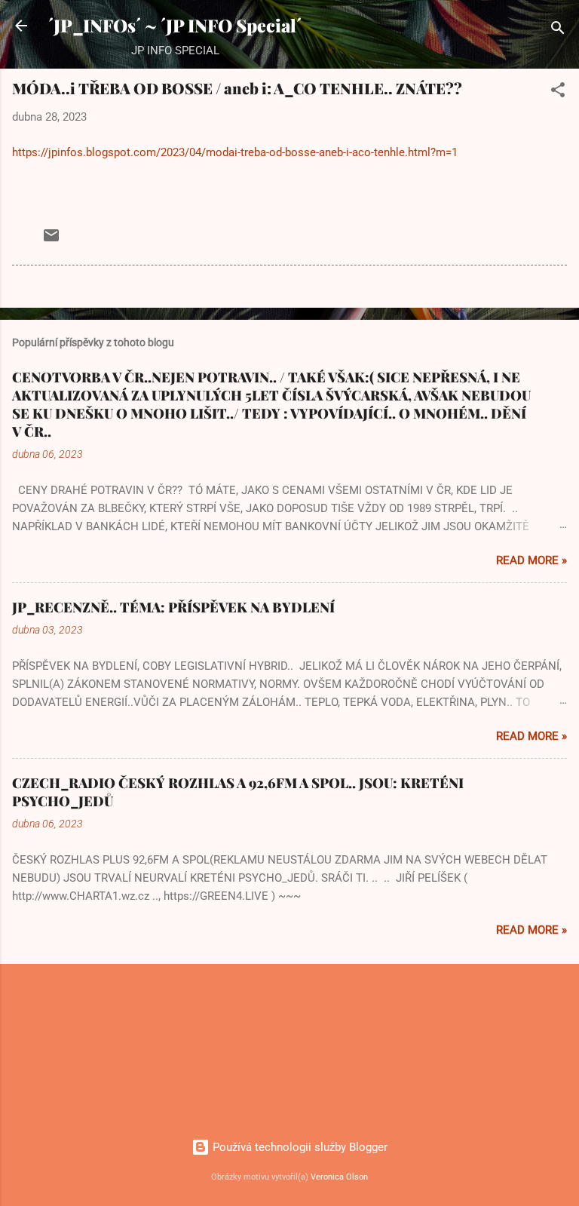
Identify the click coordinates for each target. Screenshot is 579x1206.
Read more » (531, 560)
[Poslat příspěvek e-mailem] (51, 240)
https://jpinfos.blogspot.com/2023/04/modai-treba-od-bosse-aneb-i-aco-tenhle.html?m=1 (235, 152)
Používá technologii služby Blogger (299, 1147)
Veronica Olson (339, 1177)
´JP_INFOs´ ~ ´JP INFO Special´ (175, 25)
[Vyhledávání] (558, 31)
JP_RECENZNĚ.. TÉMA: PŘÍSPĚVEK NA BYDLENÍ (173, 607)
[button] (558, 92)
